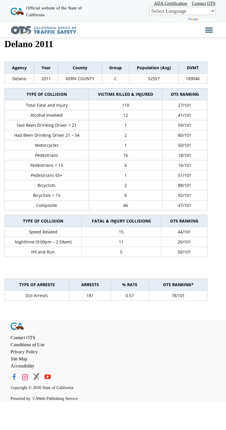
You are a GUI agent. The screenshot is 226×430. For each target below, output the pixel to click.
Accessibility (22, 365)
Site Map (19, 358)
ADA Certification (170, 3)
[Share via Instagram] (25, 377)
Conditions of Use (27, 344)
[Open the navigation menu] (209, 30)
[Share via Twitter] (36, 377)
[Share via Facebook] (14, 377)
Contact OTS (203, 3)
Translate (207, 19)
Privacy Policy (24, 351)
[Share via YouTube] (47, 377)
